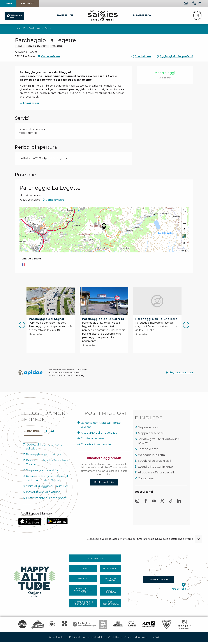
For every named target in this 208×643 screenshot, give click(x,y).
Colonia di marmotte (96, 444)
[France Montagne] (37, 624)
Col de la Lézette (92, 438)
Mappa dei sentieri (151, 433)
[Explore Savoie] (22, 624)
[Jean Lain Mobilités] (184, 624)
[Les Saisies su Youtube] (154, 502)
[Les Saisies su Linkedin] (179, 502)
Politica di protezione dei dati (85, 637)
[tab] (33, 430)
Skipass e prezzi (149, 427)
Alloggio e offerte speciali (156, 472)
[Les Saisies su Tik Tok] (170, 502)
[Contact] (183, 3)
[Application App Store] (29, 521)
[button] (199, 3)
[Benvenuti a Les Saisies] (35, 580)
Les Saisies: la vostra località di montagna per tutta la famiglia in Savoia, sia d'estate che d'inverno (140, 539)
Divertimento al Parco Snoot (46, 498)
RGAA (156, 637)
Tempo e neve (148, 449)
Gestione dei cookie (135, 637)
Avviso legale (55, 637)
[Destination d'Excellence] (51, 624)
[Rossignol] (167, 624)
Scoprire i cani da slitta (42, 470)
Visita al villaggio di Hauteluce (47, 486)
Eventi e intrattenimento (155, 466)
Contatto (113, 637)
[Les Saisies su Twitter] (162, 502)
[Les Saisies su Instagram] (137, 502)
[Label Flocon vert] (103, 624)
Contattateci (146, 478)
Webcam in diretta (151, 455)
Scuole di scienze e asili (154, 460)
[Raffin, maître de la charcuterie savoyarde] (132, 624)
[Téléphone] (192, 3)
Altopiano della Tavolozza (99, 432)
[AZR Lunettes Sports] (149, 624)
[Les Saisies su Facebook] (145, 502)
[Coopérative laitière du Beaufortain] (118, 624)
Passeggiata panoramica (44, 454)
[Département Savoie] (64, 624)
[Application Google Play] (57, 521)
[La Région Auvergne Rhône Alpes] (84, 624)
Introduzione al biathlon (43, 492)
